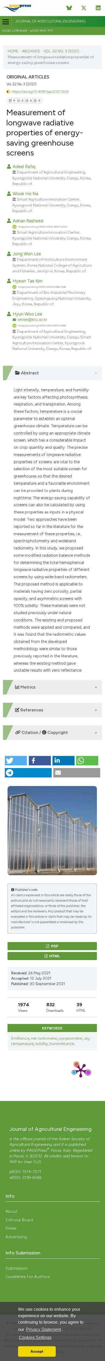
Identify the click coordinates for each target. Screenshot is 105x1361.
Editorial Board (19, 1219)
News (11, 1228)
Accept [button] (36, 1351)
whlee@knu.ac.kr (32, 319)
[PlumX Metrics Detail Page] (81, 1070)
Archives (31, 51)
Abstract (29, 372)
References (31, 709)
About (11, 1211)
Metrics (27, 687)
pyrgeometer (70, 1038)
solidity (41, 1043)
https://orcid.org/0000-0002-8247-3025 (42, 227)
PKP (13, 1162)
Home (13, 51)
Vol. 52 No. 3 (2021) (61, 51)
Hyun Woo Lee (27, 314)
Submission (16, 1268)
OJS (37, 1162)
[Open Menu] (6, 22)
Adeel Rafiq (23, 166)
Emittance (20, 1038)
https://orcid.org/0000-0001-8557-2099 (42, 325)
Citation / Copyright (44, 732)
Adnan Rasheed (27, 220)
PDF (54, 946)
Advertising (16, 1236)
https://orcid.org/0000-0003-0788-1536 (42, 287)
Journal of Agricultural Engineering (50, 21)
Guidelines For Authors (27, 1276)
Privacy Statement (43, 1329)
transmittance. (62, 1043)
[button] (16, 760)
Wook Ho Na (25, 193)
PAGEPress (37, 1150)
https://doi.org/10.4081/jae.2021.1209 (40, 92)
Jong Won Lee (26, 253)
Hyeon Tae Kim (27, 281)
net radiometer (44, 1038)
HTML (54, 956)
